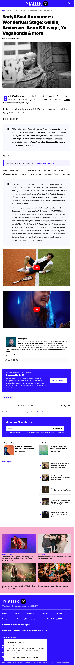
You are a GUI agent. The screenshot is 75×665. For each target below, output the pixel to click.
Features (33, 662)
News (4, 10)
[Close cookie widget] (44, 642)
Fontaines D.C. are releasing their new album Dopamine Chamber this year (60, 502)
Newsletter (31, 613)
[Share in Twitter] (61, 406)
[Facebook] (20, 360)
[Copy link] (69, 406)
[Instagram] (6, 360)
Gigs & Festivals (12, 10)
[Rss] (25, 360)
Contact (45, 613)
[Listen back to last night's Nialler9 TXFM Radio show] (19, 448)
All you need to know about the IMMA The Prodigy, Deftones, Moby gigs (60, 465)
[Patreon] (14, 360)
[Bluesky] (17, 360)
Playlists (14, 662)
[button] (4, 3)
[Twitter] (22, 360)
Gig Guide (39, 662)
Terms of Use (61, 432)
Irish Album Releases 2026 (52, 619)
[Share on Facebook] (57, 406)
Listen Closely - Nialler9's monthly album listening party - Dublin (24, 630)
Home (4, 613)
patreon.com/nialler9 (12, 355)
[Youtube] (9, 360)
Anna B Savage (32, 10)
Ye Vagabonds (47, 10)
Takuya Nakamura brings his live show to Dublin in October (61, 490)
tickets (67, 99)
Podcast (9, 662)
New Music (20, 662)
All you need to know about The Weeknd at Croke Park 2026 (60, 514)
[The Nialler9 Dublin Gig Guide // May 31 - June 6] (54, 448)
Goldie (40, 10)
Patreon (59, 613)
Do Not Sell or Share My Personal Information (25, 657)
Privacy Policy (52, 432)
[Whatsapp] (11, 360)
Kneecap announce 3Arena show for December (53, 586)
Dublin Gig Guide (7, 554)
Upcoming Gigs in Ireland (26, 619)
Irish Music (27, 662)
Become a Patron (58, 380)
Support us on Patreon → (45, 163)
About (16, 613)
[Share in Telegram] (65, 406)
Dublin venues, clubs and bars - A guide (16, 625)
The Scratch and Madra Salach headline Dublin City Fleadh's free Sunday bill (61, 477)
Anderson (23, 10)
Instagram (6, 619)
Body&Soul (12, 96)
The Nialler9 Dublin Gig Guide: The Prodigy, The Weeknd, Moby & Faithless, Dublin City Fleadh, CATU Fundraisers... (17, 558)
